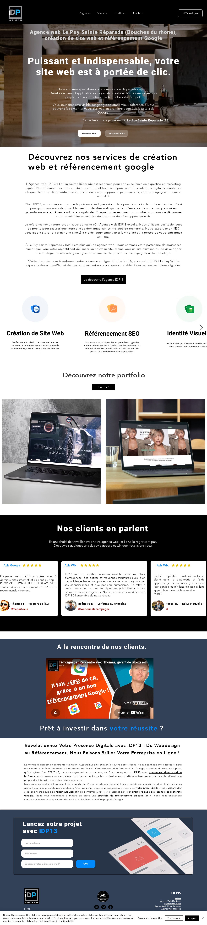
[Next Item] (201, 327)
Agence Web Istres (172, 903)
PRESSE (178, 898)
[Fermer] (203, 918)
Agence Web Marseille (171, 908)
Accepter (191, 918)
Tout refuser (174, 918)
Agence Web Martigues (170, 901)
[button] (102, 13)
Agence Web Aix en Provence (168, 906)
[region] (51, 449)
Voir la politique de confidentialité (56, 921)
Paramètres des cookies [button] (149, 918)
